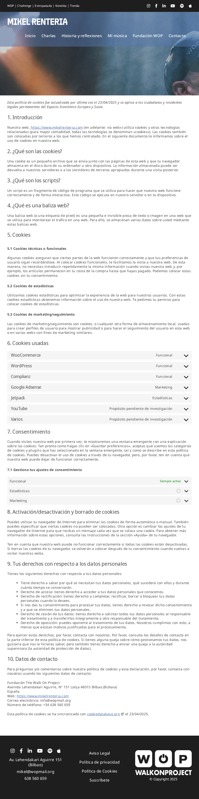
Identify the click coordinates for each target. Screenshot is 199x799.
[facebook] (21, 751)
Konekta (61, 6)
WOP (11, 6)
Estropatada (44, 6)
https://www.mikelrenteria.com (57, 127)
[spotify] (50, 751)
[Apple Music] (59, 751)
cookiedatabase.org (103, 714)
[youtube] (40, 751)
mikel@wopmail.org (35, 771)
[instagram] (12, 751)
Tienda (74, 6)
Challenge (24, 6)
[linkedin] (30, 751)
